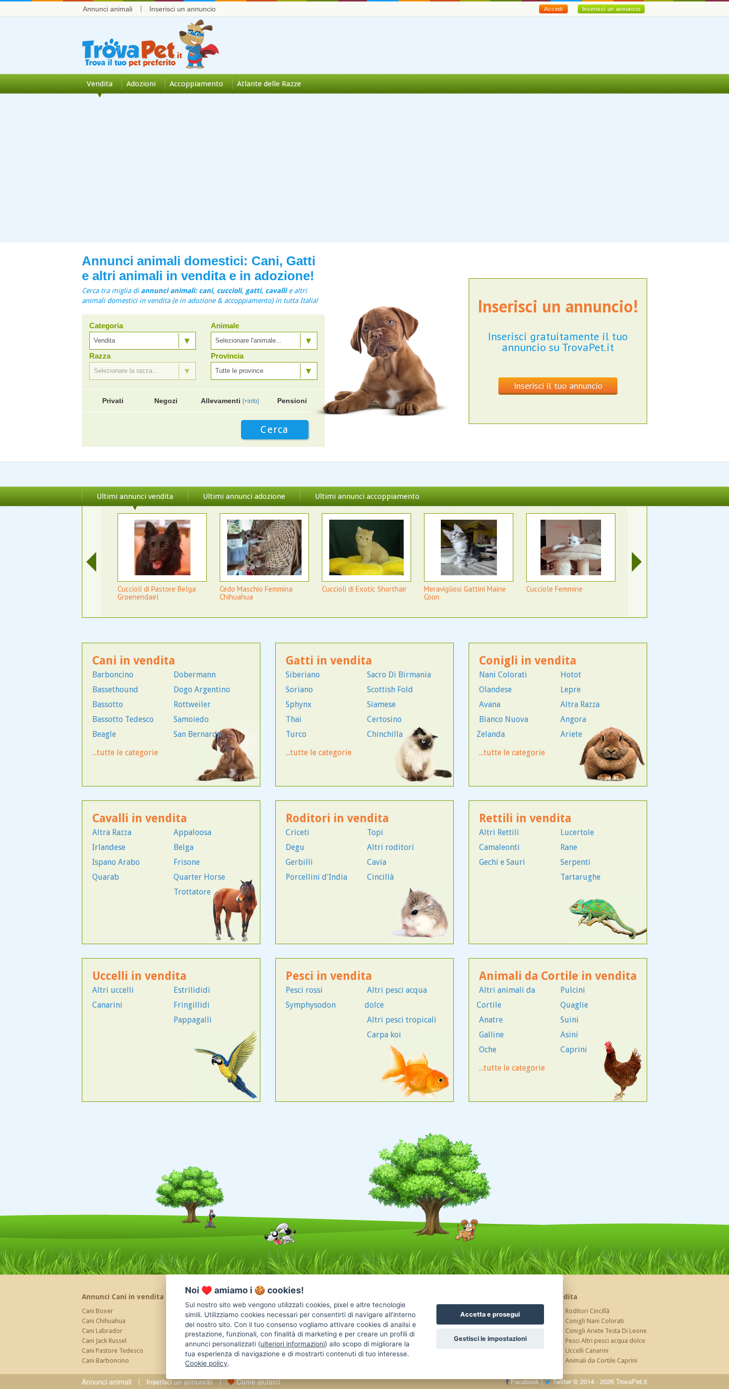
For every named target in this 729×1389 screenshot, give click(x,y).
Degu (295, 847)
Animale (225, 326)
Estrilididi (192, 990)
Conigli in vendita (527, 660)
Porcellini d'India (316, 877)
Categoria (106, 326)
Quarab (105, 877)
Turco (296, 734)
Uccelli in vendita (139, 976)
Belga (183, 847)
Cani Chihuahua (103, 1321)
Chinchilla (385, 734)
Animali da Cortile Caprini (601, 1360)
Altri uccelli (113, 990)
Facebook (524, 1381)
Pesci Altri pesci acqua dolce (605, 1340)
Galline (491, 1034)
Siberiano (303, 674)
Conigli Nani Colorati (594, 1321)
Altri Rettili (499, 832)
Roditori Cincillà (587, 1311)
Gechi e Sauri (502, 862)
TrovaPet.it (631, 1381)
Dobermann (195, 674)
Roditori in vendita (337, 818)
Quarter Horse (199, 877)
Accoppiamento (196, 83)
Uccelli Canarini (586, 1350)
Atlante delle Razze (269, 83)
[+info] (251, 401)
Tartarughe (580, 877)
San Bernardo (198, 734)
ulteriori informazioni (292, 1344)
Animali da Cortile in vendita (558, 976)
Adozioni (141, 83)
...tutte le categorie (125, 752)
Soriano (299, 689)
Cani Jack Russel (104, 1340)
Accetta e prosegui (490, 1314)
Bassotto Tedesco (123, 719)
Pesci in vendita (329, 976)
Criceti (297, 832)
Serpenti (575, 862)
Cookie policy (206, 1363)
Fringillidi (192, 1005)
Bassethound (115, 689)
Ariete (571, 734)
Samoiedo (191, 719)
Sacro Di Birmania (399, 674)
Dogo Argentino (202, 689)
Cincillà (380, 877)
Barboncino (112, 674)
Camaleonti (499, 847)
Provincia (227, 356)
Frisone (187, 862)
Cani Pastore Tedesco (112, 1350)
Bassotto (107, 704)
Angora (573, 719)
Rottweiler (192, 704)
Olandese (495, 689)
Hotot (570, 674)
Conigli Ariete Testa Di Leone (606, 1330)
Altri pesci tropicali (401, 1020)
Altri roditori (390, 847)
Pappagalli (193, 1020)
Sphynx (298, 704)
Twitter (560, 1381)
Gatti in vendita (329, 660)
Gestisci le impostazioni (490, 1338)
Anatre (491, 1020)
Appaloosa (192, 832)
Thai (294, 719)
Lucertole (577, 832)
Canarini (107, 1005)
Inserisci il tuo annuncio (558, 385)
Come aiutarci (257, 1382)
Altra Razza (580, 704)
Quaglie (574, 1005)
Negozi (166, 401)
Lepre (570, 689)
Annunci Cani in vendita (123, 1297)
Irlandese (108, 847)
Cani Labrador (102, 1330)
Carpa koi (384, 1034)
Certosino (384, 719)
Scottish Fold (390, 689)
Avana (489, 704)
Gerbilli (299, 862)
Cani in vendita (133, 660)
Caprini (573, 1049)
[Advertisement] (364, 173)
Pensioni (292, 401)
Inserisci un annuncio (182, 9)
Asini (569, 1034)
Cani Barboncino (105, 1360)
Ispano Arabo (116, 862)
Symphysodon (311, 1005)
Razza (100, 356)
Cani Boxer (97, 1311)
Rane (568, 847)
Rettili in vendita (525, 818)
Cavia (376, 862)
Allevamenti (230, 401)
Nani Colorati (503, 674)
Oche (487, 1049)
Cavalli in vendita (139, 818)
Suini (569, 1020)
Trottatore (192, 892)
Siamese (381, 704)
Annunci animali (107, 9)
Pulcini (572, 990)
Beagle (104, 734)
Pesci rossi (304, 990)
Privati (112, 401)
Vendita (100, 83)
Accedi (553, 9)
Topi (375, 832)
